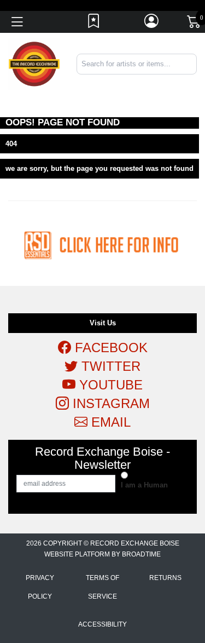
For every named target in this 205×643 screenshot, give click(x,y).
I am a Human (144, 485)
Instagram (109, 403)
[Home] (34, 64)
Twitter (109, 366)
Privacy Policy (40, 587)
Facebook (109, 347)
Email (109, 422)
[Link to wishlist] (94, 23)
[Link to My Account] (152, 23)
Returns (165, 578)
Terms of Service (102, 587)
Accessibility (102, 624)
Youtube (109, 384)
